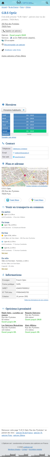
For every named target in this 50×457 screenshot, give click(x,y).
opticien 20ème (19, 435)
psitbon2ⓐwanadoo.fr (22, 153)
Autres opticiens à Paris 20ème (14, 56)
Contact (24, 449)
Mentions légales (14, 449)
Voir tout (5, 253)
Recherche (47, 3)
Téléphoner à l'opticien (20, 149)
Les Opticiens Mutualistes (12, 325)
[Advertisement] (25, 402)
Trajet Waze (14, 200)
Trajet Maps (38, 200)
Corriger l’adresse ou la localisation (37, 186)
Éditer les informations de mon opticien (36, 300)
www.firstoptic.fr (20, 157)
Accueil (3, 3)
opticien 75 (38, 433)
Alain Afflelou (30, 325)
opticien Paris (7, 435)
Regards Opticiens (32, 313)
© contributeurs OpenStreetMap (38, 168)
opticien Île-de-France (24, 433)
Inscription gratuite (35, 449)
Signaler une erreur (9, 137)
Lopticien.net (28, 447)
